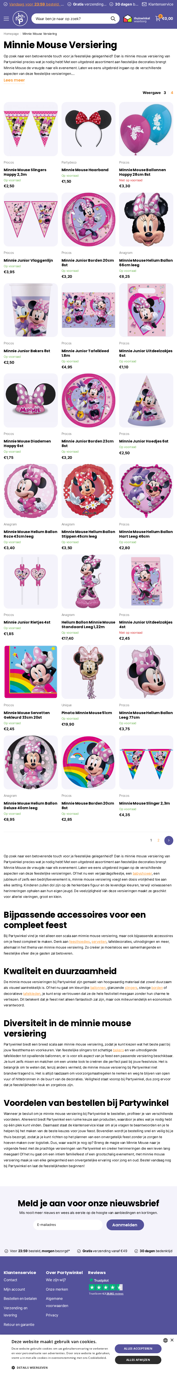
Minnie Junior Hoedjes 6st (143, 441)
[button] (61, 1368)
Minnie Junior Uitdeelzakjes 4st (145, 624)
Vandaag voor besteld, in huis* (48, 4)
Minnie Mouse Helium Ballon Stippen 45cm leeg (88, 534)
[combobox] (165, 1340)
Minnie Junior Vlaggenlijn (28, 260)
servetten (98, 942)
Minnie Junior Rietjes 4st (27, 622)
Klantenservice (20, 1272)
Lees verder (19, 1362)
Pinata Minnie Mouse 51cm (87, 713)
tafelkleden (32, 994)
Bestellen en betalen (20, 1299)
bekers (118, 1050)
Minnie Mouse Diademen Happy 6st (27, 443)
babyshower (142, 873)
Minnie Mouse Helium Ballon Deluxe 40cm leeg (30, 805)
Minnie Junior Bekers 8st (27, 351)
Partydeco (69, 162)
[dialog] (88, 1354)
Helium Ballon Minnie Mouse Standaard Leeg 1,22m (88, 624)
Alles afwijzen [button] (138, 1360)
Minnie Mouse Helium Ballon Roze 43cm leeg (30, 534)
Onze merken (57, 1289)
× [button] (172, 1340)
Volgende (168, 840)
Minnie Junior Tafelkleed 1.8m (85, 353)
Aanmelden (125, 1225)
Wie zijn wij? (56, 1280)
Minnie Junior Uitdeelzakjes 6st (145, 353)
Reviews (97, 1272)
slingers (131, 988)
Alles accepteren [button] (138, 1349)
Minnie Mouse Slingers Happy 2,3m (25, 172)
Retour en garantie (19, 1324)
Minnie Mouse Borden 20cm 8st (88, 805)
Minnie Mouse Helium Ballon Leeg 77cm (146, 715)
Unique (67, 705)
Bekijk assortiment (6, 18)
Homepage (11, 33)
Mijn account (14, 1289)
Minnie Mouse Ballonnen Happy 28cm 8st (142, 172)
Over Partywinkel (64, 1272)
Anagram (125, 253)
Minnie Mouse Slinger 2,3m (144, 803)
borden (157, 988)
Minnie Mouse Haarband (85, 170)
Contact (10, 1280)
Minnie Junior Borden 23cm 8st (88, 443)
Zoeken (113, 18)
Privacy (52, 1315)
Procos (9, 162)
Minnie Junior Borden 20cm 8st (88, 262)
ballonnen (98, 988)
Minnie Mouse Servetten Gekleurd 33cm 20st (27, 715)
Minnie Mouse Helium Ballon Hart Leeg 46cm (146, 534)
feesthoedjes (79, 942)
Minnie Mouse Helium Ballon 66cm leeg (146, 262)
